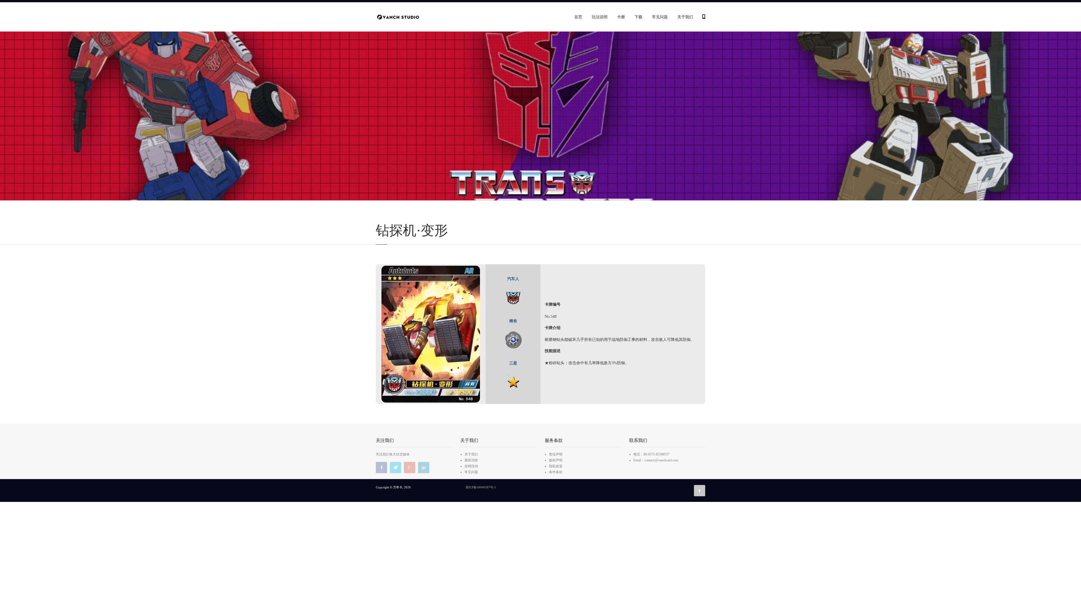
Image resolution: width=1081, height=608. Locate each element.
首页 (578, 17)
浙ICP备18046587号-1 (481, 487)
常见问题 (660, 17)
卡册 (621, 17)
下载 (638, 17)
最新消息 (471, 460)
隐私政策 (555, 466)
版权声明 (555, 460)
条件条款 (555, 472)
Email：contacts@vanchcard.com (655, 460)
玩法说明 (599, 17)
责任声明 (555, 454)
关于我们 (685, 17)
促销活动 (471, 466)
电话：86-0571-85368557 (651, 454)
